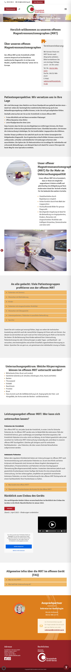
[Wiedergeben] (40, 531)
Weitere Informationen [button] (19, 550)
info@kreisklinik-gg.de (24, 2)
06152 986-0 (10, 2)
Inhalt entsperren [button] (18, 546)
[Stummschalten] (62, 531)
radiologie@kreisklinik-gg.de (54, 630)
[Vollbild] (64, 531)
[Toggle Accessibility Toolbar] (66, 667)
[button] (2, 250)
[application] (52, 525)
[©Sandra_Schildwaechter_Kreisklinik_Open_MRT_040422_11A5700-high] (35, 250)
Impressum (40, 650)
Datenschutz (41, 651)
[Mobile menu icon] (66, 9)
